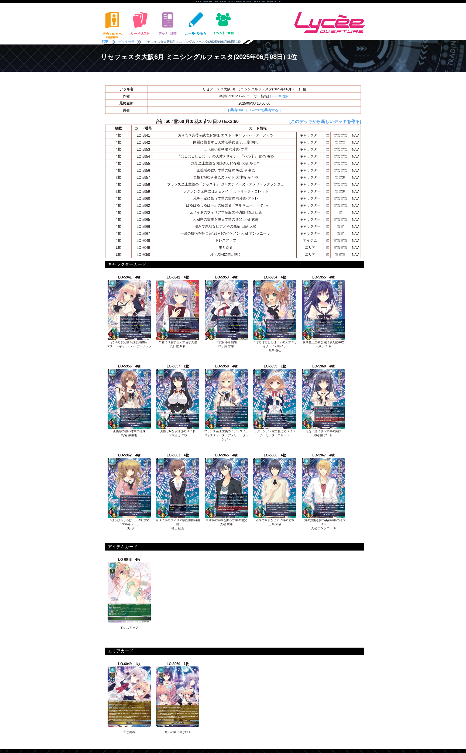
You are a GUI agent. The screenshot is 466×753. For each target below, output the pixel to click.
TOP (105, 41)
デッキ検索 (126, 42)
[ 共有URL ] (237, 110)
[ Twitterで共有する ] (264, 110)
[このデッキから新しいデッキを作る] (325, 121)
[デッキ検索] (280, 96)
